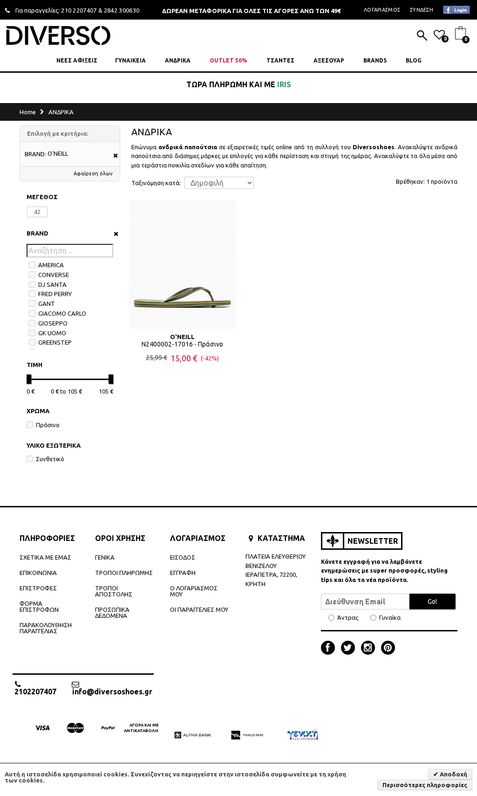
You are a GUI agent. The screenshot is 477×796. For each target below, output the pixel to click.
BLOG (414, 60)
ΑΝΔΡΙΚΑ (178, 60)
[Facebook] (330, 648)
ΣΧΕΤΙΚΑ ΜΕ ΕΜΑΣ (45, 557)
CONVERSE (53, 274)
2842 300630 (122, 10)
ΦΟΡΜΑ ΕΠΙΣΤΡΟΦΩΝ (39, 606)
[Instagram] (370, 648)
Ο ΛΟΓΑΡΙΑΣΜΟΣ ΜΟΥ (194, 591)
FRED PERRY (55, 294)
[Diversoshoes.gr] (58, 35)
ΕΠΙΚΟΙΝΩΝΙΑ (38, 572)
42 (37, 211)
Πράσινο (48, 425)
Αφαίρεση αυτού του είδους (112, 156)
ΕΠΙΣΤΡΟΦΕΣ (38, 588)
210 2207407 (79, 10)
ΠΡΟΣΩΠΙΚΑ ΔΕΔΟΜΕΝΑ (112, 612)
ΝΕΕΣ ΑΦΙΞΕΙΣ (76, 60)
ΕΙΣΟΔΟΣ (182, 557)
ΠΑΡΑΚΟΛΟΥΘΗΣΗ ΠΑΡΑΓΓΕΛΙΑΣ (46, 628)
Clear (113, 233)
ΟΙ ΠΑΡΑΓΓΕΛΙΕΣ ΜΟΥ (199, 609)
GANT (46, 303)
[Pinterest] (388, 648)
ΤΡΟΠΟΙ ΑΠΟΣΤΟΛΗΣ (113, 591)
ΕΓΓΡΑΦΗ (183, 572)
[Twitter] (350, 648)
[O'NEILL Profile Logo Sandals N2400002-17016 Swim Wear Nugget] (182, 264)
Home (28, 112)
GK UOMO (52, 333)
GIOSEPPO (53, 323)
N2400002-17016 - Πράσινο (182, 344)
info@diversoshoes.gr (112, 691)
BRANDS (375, 60)
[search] (422, 36)
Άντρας (347, 618)
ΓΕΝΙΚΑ (105, 557)
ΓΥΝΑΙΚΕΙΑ (130, 60)
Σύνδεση (421, 10)
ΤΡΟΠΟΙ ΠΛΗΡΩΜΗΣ (124, 572)
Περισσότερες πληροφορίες (424, 785)
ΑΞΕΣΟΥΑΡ (328, 60)
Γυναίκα (390, 618)
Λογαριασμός (382, 10)
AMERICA (51, 265)
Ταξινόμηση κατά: (156, 183)
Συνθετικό (50, 459)
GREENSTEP (55, 342)
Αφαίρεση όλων (93, 173)
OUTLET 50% (228, 60)
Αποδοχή (452, 774)
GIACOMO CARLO (62, 313)
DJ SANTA (52, 284)
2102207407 (35, 691)
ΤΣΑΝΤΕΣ (280, 60)
